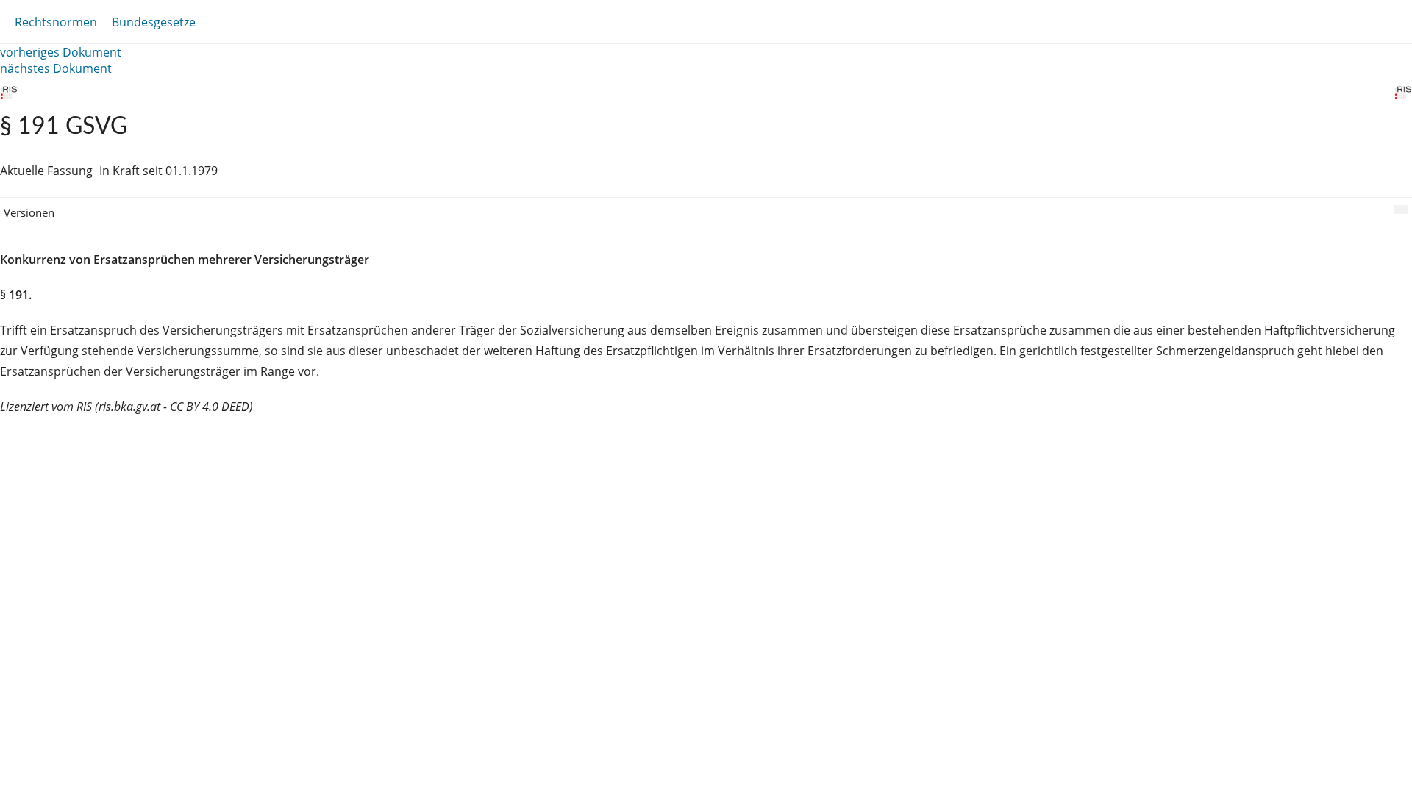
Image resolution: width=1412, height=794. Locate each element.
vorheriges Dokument (60, 52)
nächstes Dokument (56, 68)
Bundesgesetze (154, 22)
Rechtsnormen (56, 22)
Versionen (29, 212)
